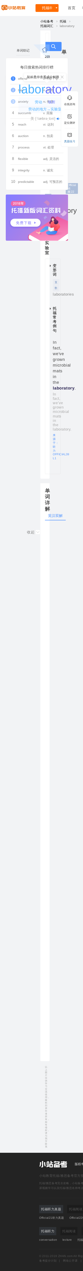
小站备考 (46, 21)
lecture (67, 1239)
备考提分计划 (48, 1260)
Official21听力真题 (51, 1217)
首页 (72, 8)
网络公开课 (70, 1260)
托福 (47, 8)
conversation (48, 1239)
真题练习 (69, 141)
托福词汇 (46, 26)
